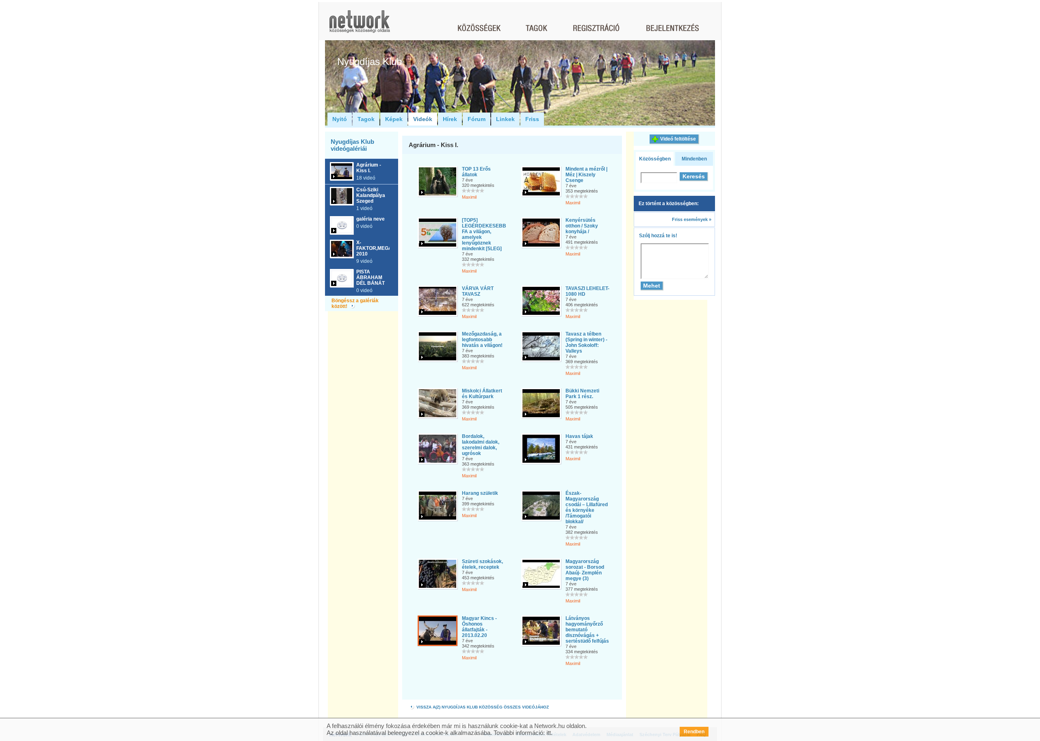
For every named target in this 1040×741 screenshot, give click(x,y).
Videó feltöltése (678, 139)
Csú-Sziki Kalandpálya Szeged (370, 195)
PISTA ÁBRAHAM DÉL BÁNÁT (370, 277)
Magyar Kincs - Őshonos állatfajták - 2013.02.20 (479, 626)
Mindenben (694, 159)
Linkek (505, 119)
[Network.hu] (359, 25)
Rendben (694, 731)
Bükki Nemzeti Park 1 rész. (582, 393)
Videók (422, 119)
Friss (532, 119)
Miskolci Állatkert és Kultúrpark (482, 393)
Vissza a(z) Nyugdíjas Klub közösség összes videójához (482, 707)
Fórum (476, 119)
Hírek (450, 119)
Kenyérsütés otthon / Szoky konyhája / (582, 225)
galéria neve (370, 219)
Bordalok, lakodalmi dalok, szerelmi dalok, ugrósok (480, 444)
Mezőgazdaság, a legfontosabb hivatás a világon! (482, 339)
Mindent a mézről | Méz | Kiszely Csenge (586, 174)
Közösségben (655, 159)
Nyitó (339, 119)
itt (548, 732)
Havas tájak (579, 436)
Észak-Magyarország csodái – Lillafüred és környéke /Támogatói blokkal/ (587, 507)
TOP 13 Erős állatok (476, 172)
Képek (394, 119)
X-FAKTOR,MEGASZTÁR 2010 (382, 248)
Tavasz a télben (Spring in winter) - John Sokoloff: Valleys (586, 342)
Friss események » (691, 219)
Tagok (366, 119)
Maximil (469, 197)
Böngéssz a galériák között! (355, 303)
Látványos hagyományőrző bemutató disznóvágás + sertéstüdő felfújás (587, 629)
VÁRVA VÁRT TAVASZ (478, 291)
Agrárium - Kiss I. (368, 167)
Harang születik (480, 493)
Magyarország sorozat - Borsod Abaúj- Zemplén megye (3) (585, 570)
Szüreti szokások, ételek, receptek (482, 564)
